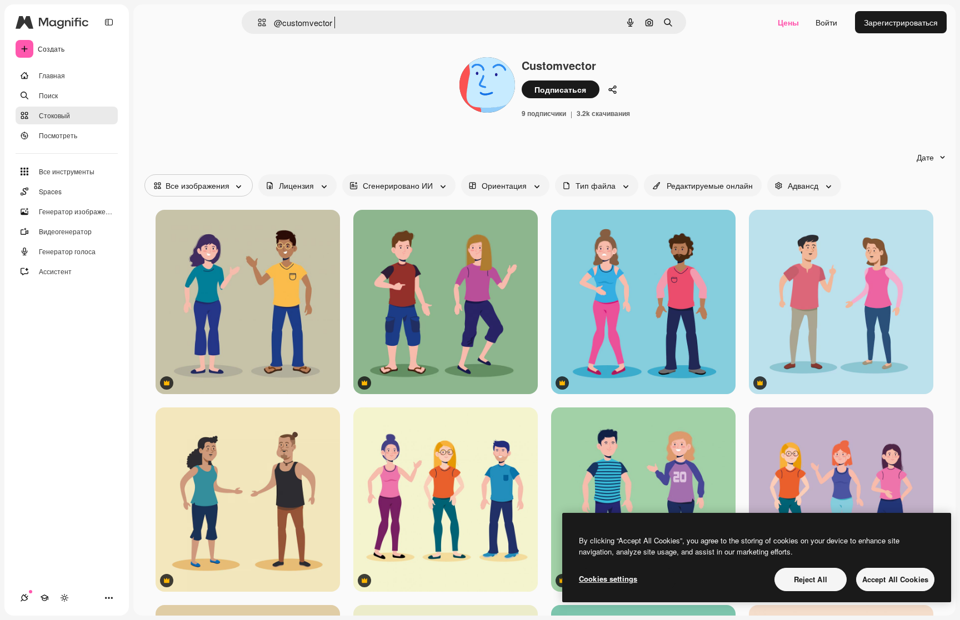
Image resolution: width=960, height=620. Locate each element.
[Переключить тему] (64, 598)
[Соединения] (24, 598)
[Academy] (44, 598)
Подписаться (560, 89)
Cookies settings (608, 578)
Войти (826, 22)
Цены (788, 22)
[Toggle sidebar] (109, 22)
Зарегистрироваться (901, 22)
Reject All (810, 579)
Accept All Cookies (895, 579)
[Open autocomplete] (257, 22)
